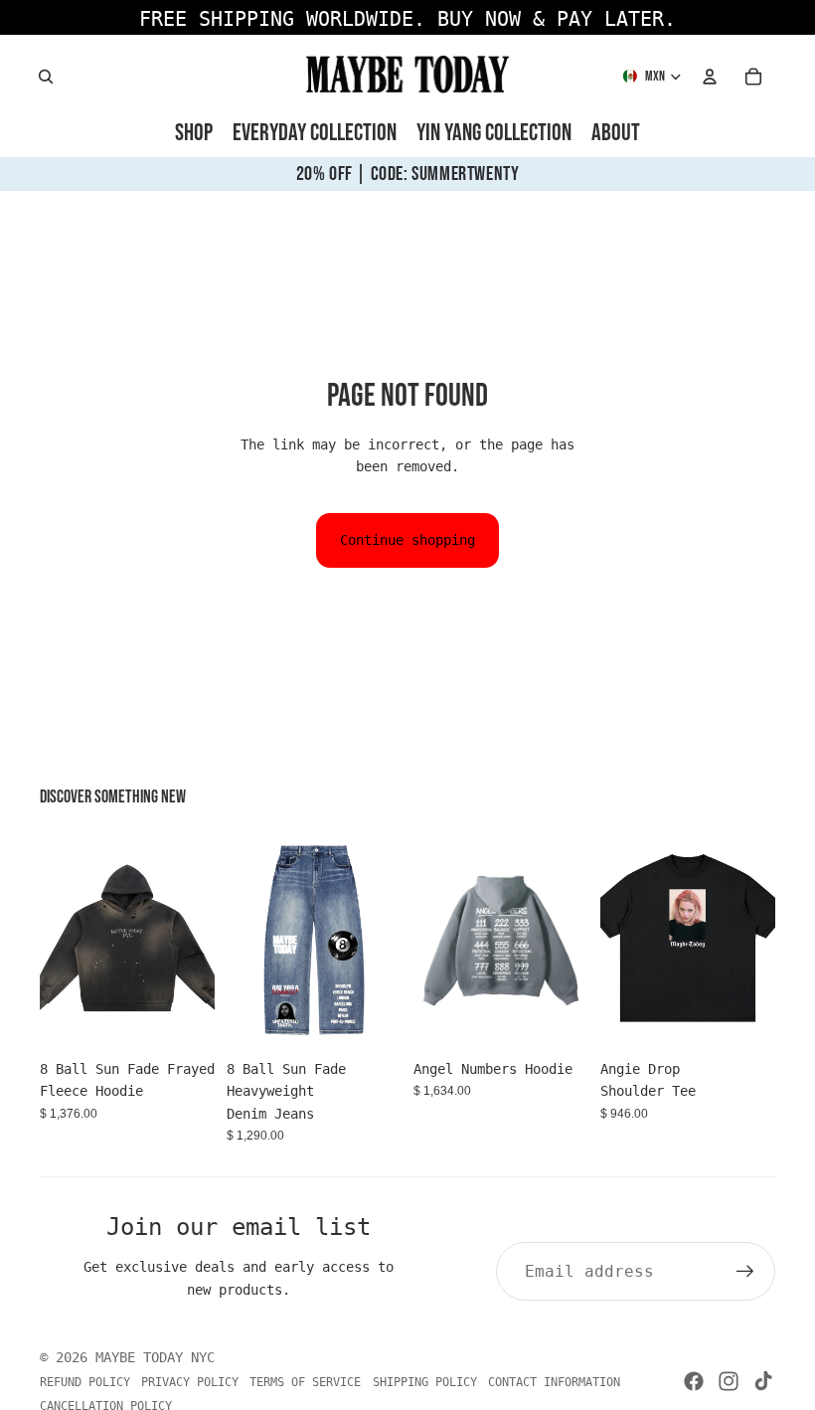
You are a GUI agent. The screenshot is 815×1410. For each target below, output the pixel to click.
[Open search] (46, 76)
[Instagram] (728, 1381)
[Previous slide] (55, 941)
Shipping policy (425, 1382)
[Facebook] (694, 1381)
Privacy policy (190, 1382)
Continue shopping (407, 540)
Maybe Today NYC (155, 1357)
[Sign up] (745, 1272)
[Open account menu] (710, 76)
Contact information (554, 1382)
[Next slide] (199, 941)
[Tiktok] (763, 1381)
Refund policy (85, 1382)
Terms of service (305, 1382)
